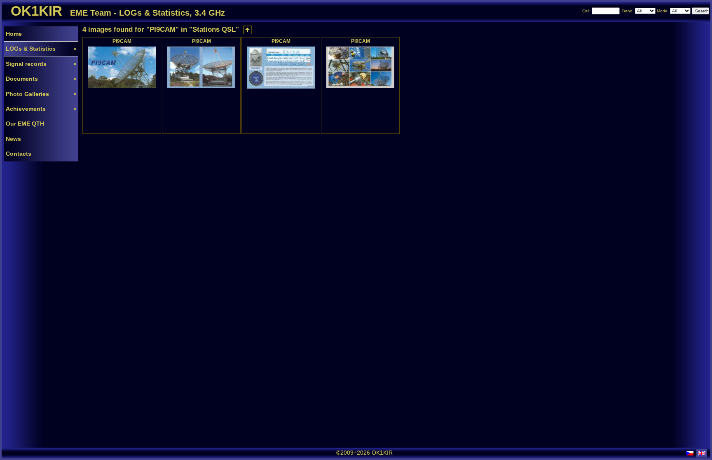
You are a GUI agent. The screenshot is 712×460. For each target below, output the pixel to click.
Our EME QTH (25, 123)
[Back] (247, 30)
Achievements (41, 108)
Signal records (41, 64)
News (13, 138)
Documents (41, 78)
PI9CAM (121, 41)
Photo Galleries (41, 94)
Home (14, 33)
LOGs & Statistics (41, 48)
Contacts (18, 153)
